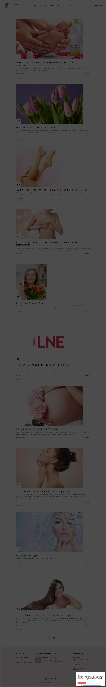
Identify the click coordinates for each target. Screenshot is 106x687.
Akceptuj (81, 682)
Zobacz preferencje (100, 682)
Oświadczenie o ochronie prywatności (95, 685)
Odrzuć (91, 682)
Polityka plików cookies (85, 685)
